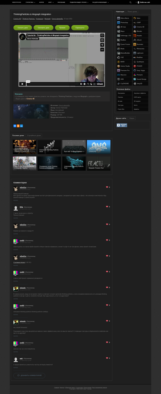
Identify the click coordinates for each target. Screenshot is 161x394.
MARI (122, 62)
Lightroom (140, 53)
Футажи (120, 101)
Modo (122, 49)
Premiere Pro (125, 70)
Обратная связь (70, 387)
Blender (139, 31)
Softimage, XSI (126, 36)
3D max (123, 27)
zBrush (139, 40)
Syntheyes (140, 62)
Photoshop (124, 22)
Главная (56, 387)
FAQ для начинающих (99, 2)
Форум (41, 2)
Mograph (47, 19)
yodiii (22, 240)
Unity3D (139, 83)
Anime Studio (125, 66)
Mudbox (123, 40)
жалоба (15, 200)
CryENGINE (125, 83)
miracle (23, 288)
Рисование (61, 2)
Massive (123, 75)
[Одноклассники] (18, 125)
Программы (121, 93)
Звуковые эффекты (140, 93)
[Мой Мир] (21, 125)
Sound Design (141, 79)
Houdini (139, 36)
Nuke (138, 18)
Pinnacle (140, 75)
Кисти (135, 105)
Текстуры (120, 105)
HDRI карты (137, 97)
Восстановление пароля (99, 387)
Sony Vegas (141, 70)
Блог (50, 2)
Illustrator (140, 44)
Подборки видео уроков (78, 2)
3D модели (137, 101)
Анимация (39, 19)
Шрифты (136, 109)
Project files (121, 109)
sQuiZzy (23, 187)
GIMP (139, 22)
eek (21, 358)
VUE (122, 57)
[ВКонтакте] (14, 125)
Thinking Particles (28, 19)
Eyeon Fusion (125, 44)
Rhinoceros (140, 49)
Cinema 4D (17, 19)
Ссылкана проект (19, 262)
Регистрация (87, 387)
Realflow (139, 57)
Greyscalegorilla (57, 19)
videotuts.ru (16, 2)
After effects (125, 18)
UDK (122, 79)
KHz (21, 207)
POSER (139, 66)
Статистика (29, 2)
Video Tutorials (87, 389)
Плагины (120, 97)
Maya (122, 31)
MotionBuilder (125, 53)
